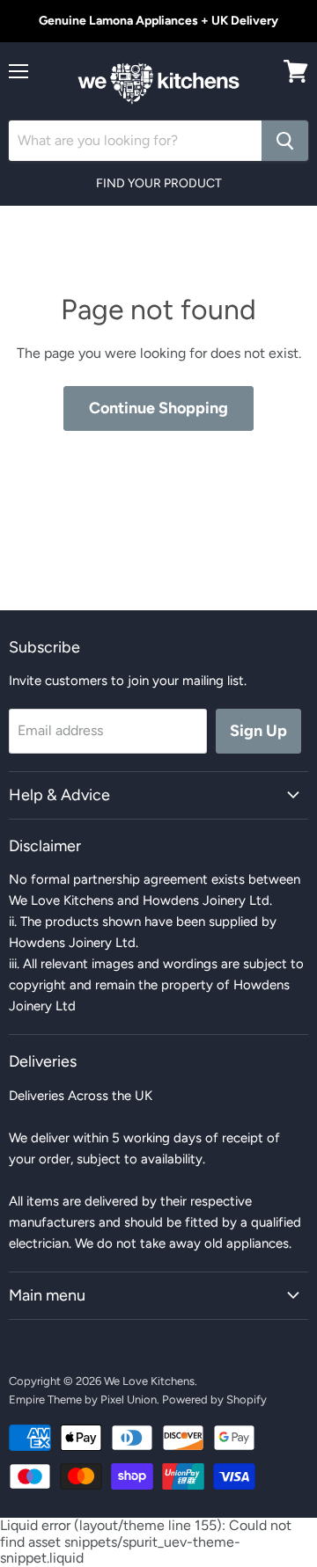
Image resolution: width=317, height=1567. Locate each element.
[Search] (285, 140)
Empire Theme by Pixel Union (83, 1399)
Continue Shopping (158, 408)
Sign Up (258, 730)
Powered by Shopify (214, 1399)
